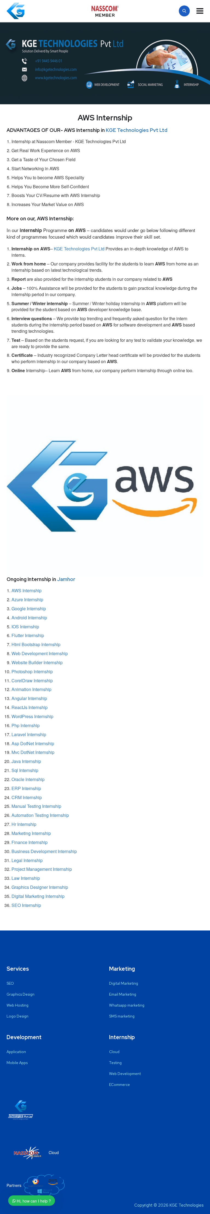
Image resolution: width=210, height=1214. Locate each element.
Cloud (114, 1051)
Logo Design (17, 1016)
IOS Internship (25, 626)
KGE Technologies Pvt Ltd (136, 130)
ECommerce (119, 1084)
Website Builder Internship (37, 662)
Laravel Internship (28, 734)
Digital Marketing (123, 983)
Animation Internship (31, 689)
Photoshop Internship (32, 671)
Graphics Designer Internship (39, 887)
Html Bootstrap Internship (35, 644)
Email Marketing (122, 994)
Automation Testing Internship (40, 815)
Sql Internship (24, 770)
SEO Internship (26, 905)
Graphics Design (20, 994)
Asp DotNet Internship (32, 743)
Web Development (125, 1073)
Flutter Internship (27, 635)
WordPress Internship (32, 716)
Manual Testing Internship (36, 806)
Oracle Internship (28, 779)
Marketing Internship (31, 833)
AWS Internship (26, 590)
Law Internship (25, 878)
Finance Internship (29, 842)
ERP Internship (26, 788)
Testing (115, 1062)
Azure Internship (27, 599)
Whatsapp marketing (126, 1005)
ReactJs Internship (29, 707)
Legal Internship (27, 860)
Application (16, 1051)
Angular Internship (29, 698)
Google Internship (28, 608)
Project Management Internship (41, 869)
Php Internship (25, 725)
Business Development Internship (44, 851)
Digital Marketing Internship (38, 896)
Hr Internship (23, 824)
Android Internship (29, 617)
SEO (10, 983)
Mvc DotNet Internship (32, 752)
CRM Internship (26, 797)
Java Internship (26, 761)
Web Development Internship (39, 653)
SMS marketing (122, 1016)
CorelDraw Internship (32, 680)
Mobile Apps (17, 1062)
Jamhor (66, 579)
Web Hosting (17, 1005)
